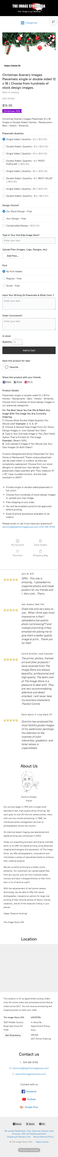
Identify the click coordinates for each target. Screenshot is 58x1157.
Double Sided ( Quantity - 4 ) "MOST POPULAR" (25, 162)
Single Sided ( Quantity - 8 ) (27, 188)
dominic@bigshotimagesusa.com (20, 526)
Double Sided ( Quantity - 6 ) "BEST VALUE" (29, 180)
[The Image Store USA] (29, 8)
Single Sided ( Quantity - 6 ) (27, 171)
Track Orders (40, 544)
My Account (17, 544)
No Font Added (14, 271)
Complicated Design (23, 225)
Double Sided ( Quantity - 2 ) (27, 146)
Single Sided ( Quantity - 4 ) (26, 153)
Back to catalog (10, 92)
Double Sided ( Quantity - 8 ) (27, 195)
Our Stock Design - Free (19, 211)
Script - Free (13, 285)
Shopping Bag (40, 555)
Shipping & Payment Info (19, 1137)
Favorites (17, 555)
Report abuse (42, 1142)
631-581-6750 (47, 526)
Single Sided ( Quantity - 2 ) (26, 139)
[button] (13, 256)
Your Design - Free (16, 218)
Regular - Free (14, 278)
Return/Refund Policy (43, 1137)
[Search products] (53, 21)
